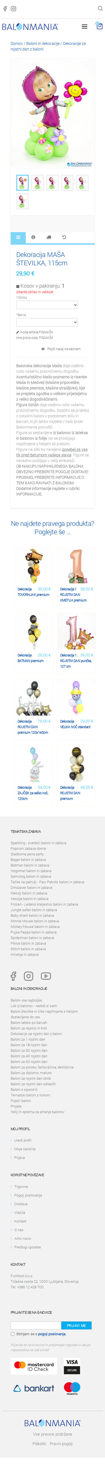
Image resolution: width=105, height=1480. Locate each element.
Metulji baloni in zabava (29, 893)
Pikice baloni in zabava (28, 943)
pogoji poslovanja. (52, 1333)
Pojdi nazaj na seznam (63, 348)
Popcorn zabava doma (28, 848)
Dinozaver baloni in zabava (31, 887)
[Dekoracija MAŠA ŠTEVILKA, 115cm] (22, 183)
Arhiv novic (22, 1238)
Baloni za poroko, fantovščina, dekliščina (42, 1067)
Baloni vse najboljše (26, 1000)
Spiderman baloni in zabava (32, 937)
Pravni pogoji (61, 1443)
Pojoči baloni (21, 1100)
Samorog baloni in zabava (31, 876)
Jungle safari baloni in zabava (34, 909)
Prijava (19, 1157)
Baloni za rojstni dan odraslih (33, 1083)
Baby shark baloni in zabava (32, 915)
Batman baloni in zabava (30, 865)
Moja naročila (25, 1148)
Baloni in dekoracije (43, 43)
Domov (17, 43)
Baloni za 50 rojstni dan (29, 1061)
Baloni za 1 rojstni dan (28, 1039)
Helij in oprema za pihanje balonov (37, 1111)
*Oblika (21, 297)
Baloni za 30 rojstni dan (29, 1050)
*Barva (21, 314)
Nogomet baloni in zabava (31, 870)
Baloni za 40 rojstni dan (29, 1055)
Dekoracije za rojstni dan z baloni (36, 1033)
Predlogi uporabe (27, 1247)
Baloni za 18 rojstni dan (29, 1044)
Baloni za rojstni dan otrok (31, 1078)
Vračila (19, 1212)
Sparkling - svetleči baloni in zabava (38, 842)
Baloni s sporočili (24, 1089)
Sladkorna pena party (27, 853)
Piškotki (39, 1443)
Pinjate (16, 1106)
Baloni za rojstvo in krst (29, 1028)
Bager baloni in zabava (28, 859)
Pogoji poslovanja (28, 1195)
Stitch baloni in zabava (28, 948)
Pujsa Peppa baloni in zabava (34, 932)
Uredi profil (22, 1140)
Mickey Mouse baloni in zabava (35, 926)
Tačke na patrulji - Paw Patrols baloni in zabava (47, 881)
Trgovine (21, 1186)
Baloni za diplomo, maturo (31, 1072)
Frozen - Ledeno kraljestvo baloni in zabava (44, 904)
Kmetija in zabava (25, 954)
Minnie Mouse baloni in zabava (35, 920)
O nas (19, 1229)
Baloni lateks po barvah (29, 1022)
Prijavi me (76, 1325)
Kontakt (20, 1221)
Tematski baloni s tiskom (30, 1095)
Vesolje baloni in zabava (29, 898)
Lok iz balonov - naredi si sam (34, 1005)
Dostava (20, 1203)
